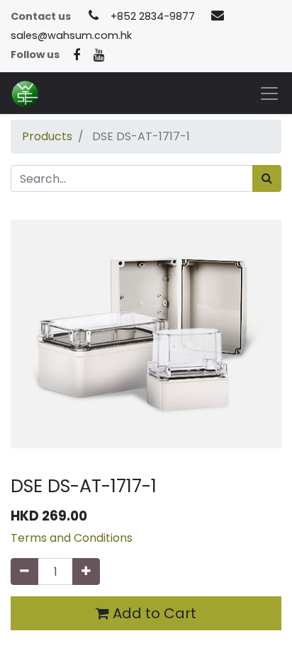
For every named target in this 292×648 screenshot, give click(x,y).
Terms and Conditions (72, 538)
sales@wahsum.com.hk (71, 35)
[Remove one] (24, 571)
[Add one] (86, 571)
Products (47, 136)
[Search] (266, 178)
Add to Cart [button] (152, 613)
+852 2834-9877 (153, 16)
